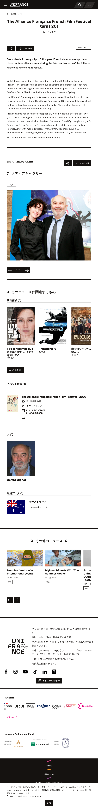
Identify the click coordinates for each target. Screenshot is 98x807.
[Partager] (11, 48)
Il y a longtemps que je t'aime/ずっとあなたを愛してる (20, 352)
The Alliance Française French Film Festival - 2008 (54, 396)
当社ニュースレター (51, 680)
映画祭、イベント (84, 48)
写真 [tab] (11, 184)
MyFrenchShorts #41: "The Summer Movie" (62, 572)
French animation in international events (20, 572)
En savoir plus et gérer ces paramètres (24, 796)
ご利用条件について (49, 774)
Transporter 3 (48, 348)
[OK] (49, 803)
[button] (85, 197)
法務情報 (49, 766)
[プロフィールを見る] (89, 5)
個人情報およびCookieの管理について (49, 783)
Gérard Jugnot (16, 480)
